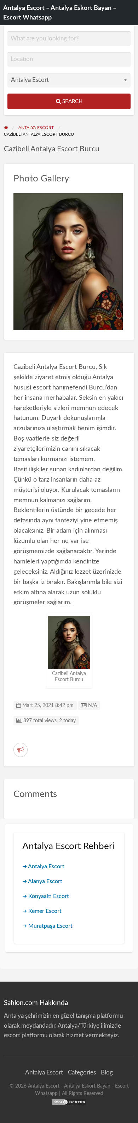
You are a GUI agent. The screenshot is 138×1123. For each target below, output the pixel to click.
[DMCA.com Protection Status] (69, 1102)
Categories (82, 1072)
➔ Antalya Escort (43, 866)
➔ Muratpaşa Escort (47, 926)
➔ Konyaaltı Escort (45, 896)
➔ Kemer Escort (42, 911)
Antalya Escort (44, 1072)
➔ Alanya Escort (42, 881)
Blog (107, 1072)
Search (71, 101)
